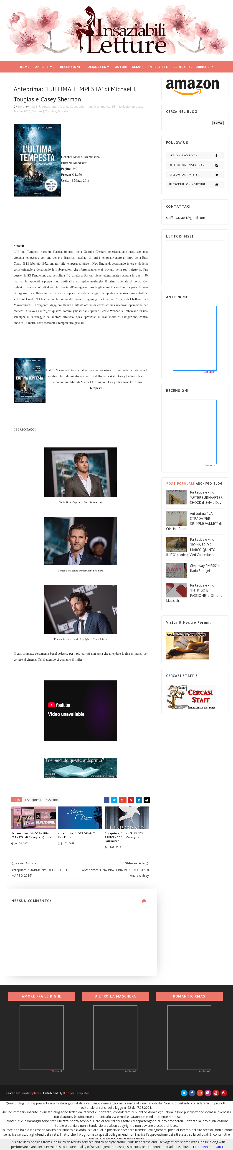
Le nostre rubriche (192, 67)
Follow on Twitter (184, 174)
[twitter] (184, 1093)
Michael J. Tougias (44, 111)
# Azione (52, 800)
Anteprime (45, 67)
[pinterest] (223, 1093)
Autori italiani (129, 67)
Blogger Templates (76, 1093)
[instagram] (208, 1093)
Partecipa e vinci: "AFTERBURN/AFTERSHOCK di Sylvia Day (206, 497)
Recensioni (70, 67)
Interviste (158, 67)
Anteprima (49, 106)
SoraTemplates (30, 1093)
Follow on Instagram (186, 165)
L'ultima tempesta (131, 106)
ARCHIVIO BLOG (209, 483)
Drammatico (102, 106)
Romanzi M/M (98, 67)
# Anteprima (32, 800)
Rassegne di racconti (114, 78)
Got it (220, 1147)
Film (114, 106)
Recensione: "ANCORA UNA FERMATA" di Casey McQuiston (32, 835)
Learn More (201, 1147)
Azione (63, 106)
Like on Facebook (183, 155)
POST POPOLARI (180, 483)
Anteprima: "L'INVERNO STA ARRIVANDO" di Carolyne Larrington (124, 837)
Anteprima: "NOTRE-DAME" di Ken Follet (78, 835)
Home (25, 67)
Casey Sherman (81, 106)
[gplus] (200, 1093)
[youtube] (216, 1093)
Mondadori (65, 111)
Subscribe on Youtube (187, 184)
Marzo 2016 (22, 111)
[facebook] (192, 1093)
